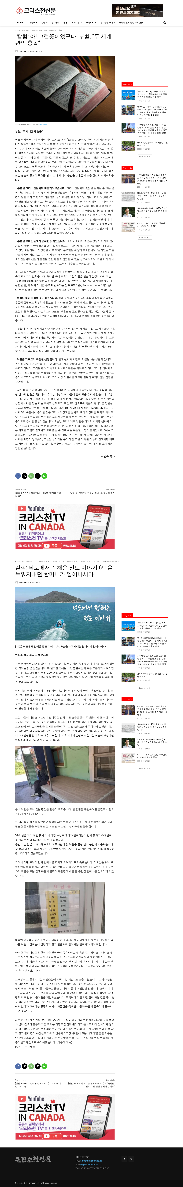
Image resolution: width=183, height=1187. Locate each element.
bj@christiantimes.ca (90, 1164)
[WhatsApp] (31, 476)
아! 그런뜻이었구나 (34, 30)
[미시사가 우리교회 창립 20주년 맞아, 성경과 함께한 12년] (128, 227)
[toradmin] (17, 51)
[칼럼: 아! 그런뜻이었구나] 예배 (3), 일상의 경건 (92, 493)
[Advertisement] (144, 51)
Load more (143, 156)
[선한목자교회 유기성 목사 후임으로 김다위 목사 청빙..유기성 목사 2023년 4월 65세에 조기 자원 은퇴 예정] (128, 178)
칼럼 (23, 30)
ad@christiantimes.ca (91, 1160)
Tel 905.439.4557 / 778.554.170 (91, 1168)
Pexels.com (42, 124)
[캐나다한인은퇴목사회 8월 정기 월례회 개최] (128, 146)
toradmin (25, 51)
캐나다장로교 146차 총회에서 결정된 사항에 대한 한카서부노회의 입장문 (152, 196)
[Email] (38, 476)
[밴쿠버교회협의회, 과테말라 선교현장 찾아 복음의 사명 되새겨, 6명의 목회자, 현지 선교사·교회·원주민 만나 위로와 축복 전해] (128, 110)
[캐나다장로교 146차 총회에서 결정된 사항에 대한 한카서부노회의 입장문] (128, 197)
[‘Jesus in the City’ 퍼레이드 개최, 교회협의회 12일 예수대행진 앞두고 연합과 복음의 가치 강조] (128, 95)
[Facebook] (18, 476)
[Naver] (44, 476)
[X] (24, 476)
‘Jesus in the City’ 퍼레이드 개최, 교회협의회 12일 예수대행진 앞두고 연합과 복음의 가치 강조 (152, 94)
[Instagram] (131, 1159)
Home (17, 30)
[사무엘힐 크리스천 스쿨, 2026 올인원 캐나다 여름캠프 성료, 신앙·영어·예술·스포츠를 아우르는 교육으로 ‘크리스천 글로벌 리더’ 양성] (128, 128)
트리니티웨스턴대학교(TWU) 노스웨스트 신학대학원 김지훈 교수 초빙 (152, 211)
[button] (164, 22)
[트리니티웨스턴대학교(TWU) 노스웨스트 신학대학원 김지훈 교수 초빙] (128, 212)
